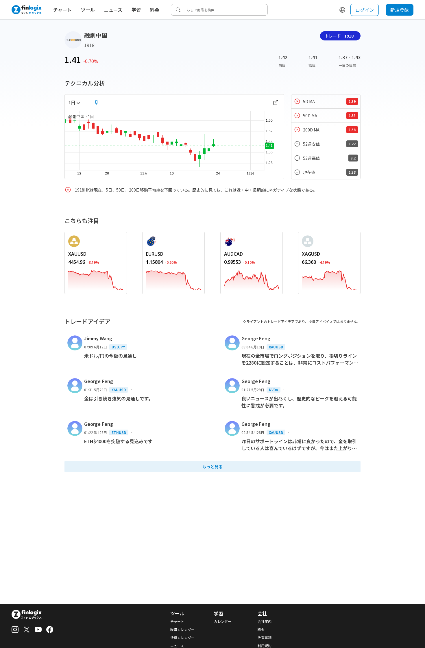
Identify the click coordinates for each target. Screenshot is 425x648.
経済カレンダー (182, 629)
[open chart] (275, 102)
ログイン (364, 9)
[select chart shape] (97, 102)
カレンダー (222, 621)
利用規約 (264, 645)
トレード (339, 36)
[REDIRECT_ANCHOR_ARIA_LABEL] (95, 279)
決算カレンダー (182, 637)
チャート (62, 9)
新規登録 (399, 9)
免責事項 (264, 637)
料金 (154, 9)
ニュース (113, 9)
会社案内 (264, 621)
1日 (71, 102)
